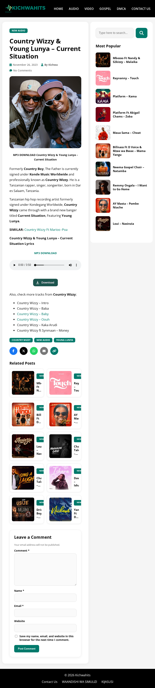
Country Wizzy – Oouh (33, 319)
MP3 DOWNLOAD (45, 253)
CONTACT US (141, 9)
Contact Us (49, 682)
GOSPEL (105, 9)
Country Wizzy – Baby (33, 314)
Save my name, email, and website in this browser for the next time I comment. (46, 638)
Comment (21, 550)
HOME (58, 9)
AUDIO (74, 9)
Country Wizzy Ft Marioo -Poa (45, 229)
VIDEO (89, 9)
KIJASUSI (107, 682)
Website (19, 621)
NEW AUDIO (18, 30)
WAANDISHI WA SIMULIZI (79, 682)
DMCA (121, 9)
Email (19, 606)
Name (19, 591)
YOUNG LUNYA (64, 340)
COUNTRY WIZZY (21, 340)
